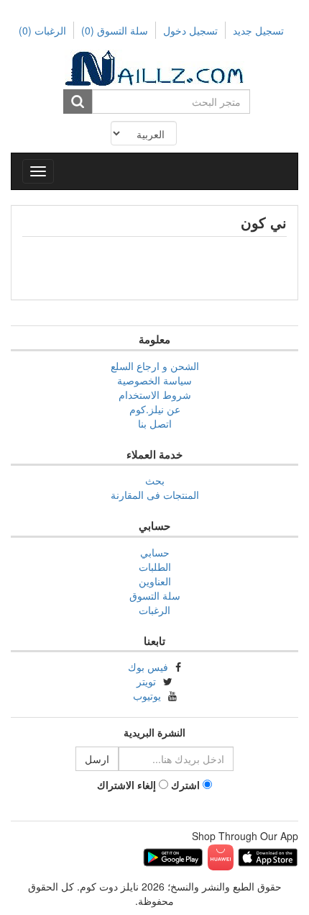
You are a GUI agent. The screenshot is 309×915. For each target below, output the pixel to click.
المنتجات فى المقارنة (155, 494)
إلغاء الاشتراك (126, 784)
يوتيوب (147, 695)
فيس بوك (148, 666)
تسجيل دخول (190, 30)
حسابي (155, 552)
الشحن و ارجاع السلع (155, 366)
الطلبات (155, 566)
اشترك (185, 784)
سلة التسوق (114, 30)
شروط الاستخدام (155, 394)
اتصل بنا (155, 423)
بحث (155, 480)
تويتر (146, 681)
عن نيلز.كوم (154, 409)
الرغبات (154, 610)
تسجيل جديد (258, 30)
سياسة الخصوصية (154, 380)
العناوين (155, 581)
